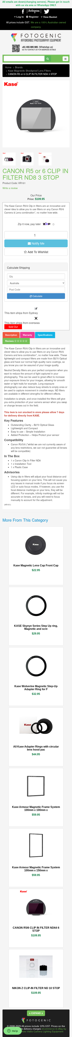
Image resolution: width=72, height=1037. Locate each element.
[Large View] (9, 159)
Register (34, 16)
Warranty (27, 335)
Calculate (37, 296)
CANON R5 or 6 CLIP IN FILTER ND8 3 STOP (32, 74)
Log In (20, 16)
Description (11, 335)
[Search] (47, 58)
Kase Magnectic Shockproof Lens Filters (29, 70)
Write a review (10, 188)
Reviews (9, 341)
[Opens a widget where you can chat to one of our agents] (12, 1031)
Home (8, 67)
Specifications (45, 335)
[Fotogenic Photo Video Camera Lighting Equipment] (36, 33)
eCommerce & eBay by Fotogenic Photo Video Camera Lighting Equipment (37, 1030)
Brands (19, 67)
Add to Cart (45, 564)
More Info (26, 563)
